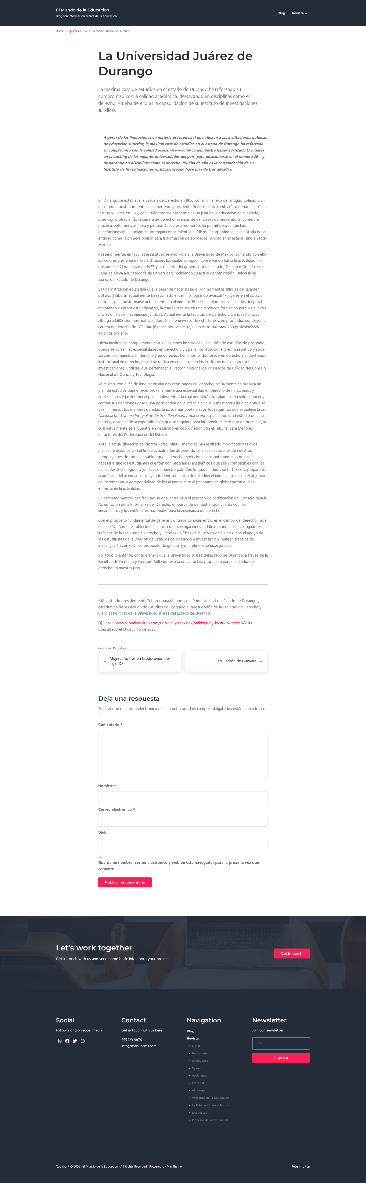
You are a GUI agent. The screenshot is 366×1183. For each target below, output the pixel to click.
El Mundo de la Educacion (82, 10)
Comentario (110, 725)
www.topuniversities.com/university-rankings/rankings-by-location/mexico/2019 (183, 623)
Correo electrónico (116, 810)
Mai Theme (174, 1166)
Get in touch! (292, 953)
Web (102, 833)
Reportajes (74, 31)
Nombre (107, 786)
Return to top (300, 1166)
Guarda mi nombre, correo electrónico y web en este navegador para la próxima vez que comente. (178, 866)
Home (60, 31)
